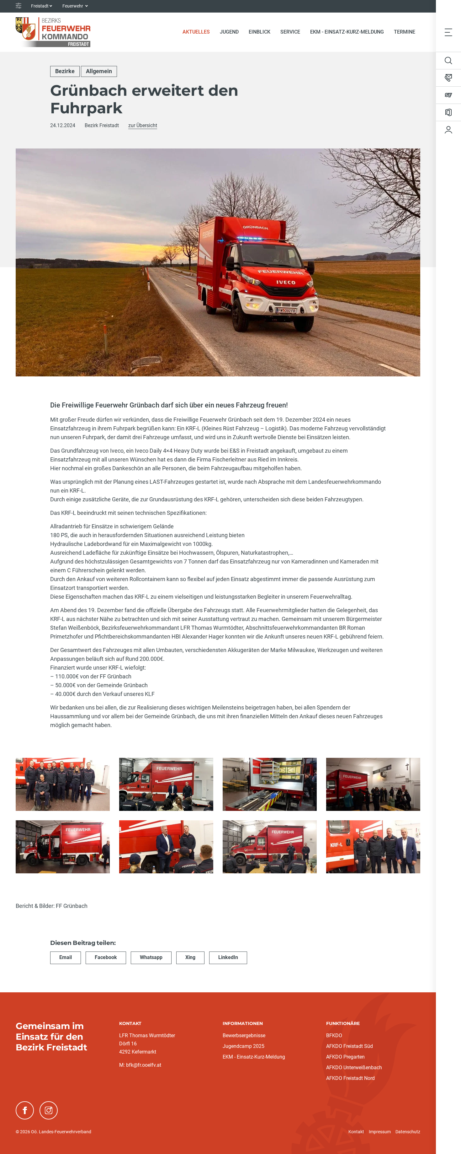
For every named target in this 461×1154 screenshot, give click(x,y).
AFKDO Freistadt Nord (350, 1078)
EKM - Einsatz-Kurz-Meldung (347, 32)
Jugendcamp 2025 (243, 1046)
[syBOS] (448, 95)
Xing (190, 957)
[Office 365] (448, 112)
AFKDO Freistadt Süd (349, 1046)
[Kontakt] (448, 77)
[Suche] (448, 60)
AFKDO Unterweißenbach (354, 1067)
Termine (404, 32)
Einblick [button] (259, 32)
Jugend (229, 32)
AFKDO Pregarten (345, 1057)
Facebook (106, 957)
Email (65, 957)
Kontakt (356, 1131)
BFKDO (334, 1035)
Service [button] (290, 32)
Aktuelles (199, 32)
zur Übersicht (142, 125)
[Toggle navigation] (448, 32)
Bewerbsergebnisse (244, 1035)
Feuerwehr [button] (73, 5)
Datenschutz (407, 1131)
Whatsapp (151, 957)
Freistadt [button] (40, 5)
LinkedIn (228, 957)
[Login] (448, 129)
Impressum (380, 1131)
